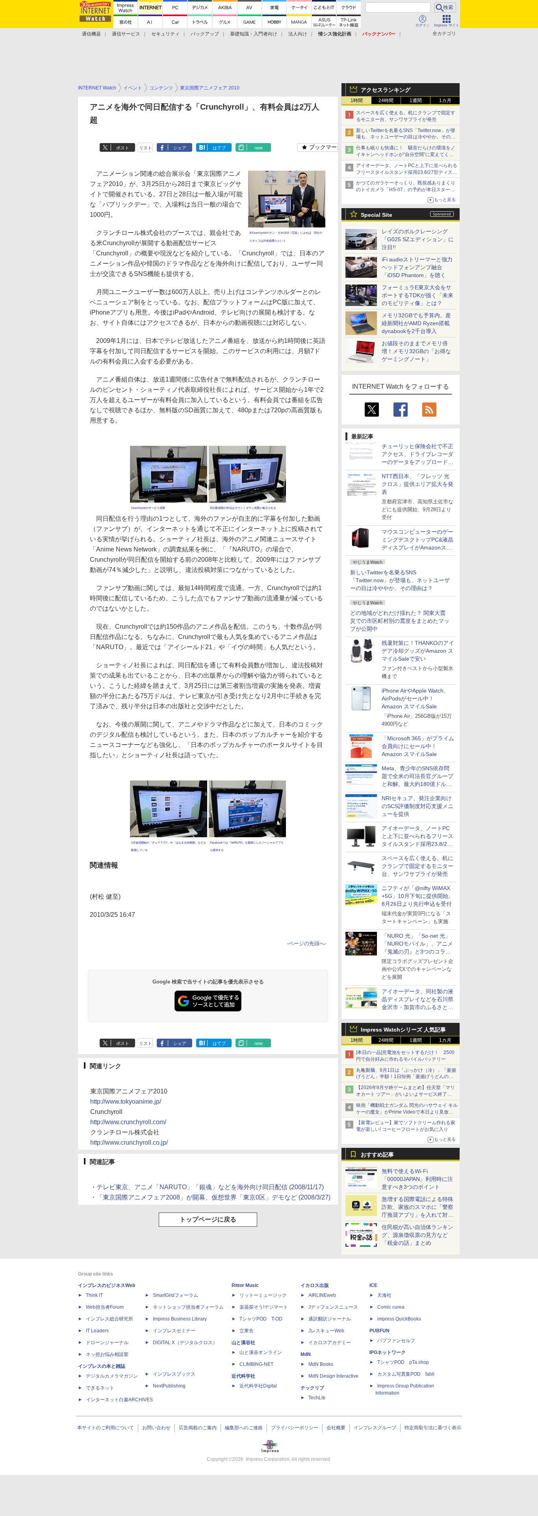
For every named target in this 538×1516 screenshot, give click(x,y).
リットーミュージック (263, 1295)
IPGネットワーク (387, 1352)
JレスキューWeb (326, 1330)
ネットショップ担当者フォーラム (188, 1307)
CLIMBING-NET (256, 1364)
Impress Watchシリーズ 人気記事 (403, 1029)
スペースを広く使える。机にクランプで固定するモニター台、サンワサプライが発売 (417, 866)
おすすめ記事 (377, 1154)
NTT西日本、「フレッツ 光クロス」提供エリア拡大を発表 (417, 484)
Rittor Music (245, 1285)
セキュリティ (165, 34)
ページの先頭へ (307, 943)
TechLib (316, 1398)
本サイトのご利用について (105, 1427)
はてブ (219, 147)
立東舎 (246, 1330)
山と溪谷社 (243, 1342)
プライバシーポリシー (294, 1427)
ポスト (122, 147)
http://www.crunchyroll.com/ (128, 1122)
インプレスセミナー (174, 1330)
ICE (373, 1285)
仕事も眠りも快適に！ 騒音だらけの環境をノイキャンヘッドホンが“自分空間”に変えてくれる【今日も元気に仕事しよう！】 (405, 154)
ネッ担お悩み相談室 (107, 1354)
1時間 (357, 100)
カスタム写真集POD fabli (405, 1374)
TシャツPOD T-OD (260, 1319)
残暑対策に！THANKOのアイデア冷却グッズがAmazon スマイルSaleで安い (418, 651)
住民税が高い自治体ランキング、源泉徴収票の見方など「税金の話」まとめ (417, 1235)
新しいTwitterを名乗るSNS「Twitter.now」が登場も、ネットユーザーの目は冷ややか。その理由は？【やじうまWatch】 (405, 137)
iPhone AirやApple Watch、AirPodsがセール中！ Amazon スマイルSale (415, 698)
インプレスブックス (174, 1374)
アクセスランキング (385, 90)
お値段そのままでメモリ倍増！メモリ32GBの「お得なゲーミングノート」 (416, 351)
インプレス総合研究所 (109, 1319)
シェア (179, 147)
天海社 (384, 1295)
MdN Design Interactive (333, 1376)
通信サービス (126, 34)
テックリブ (312, 1388)
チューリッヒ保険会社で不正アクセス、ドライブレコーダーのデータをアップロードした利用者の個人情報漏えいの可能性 (417, 462)
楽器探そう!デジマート (263, 1307)
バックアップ (205, 34)
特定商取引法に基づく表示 (432, 1427)
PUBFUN (379, 1330)
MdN (306, 1354)
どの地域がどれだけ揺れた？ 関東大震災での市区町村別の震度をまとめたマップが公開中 (399, 621)
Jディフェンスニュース (333, 1307)
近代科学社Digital (258, 1386)
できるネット (100, 1388)
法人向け (297, 34)
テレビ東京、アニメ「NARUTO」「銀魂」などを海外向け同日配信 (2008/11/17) (210, 1187)
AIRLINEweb (322, 1295)
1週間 (416, 100)
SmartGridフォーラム (175, 1295)
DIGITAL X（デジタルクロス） (185, 1342)
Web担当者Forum (105, 1307)
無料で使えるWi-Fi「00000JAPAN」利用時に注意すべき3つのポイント (417, 1179)
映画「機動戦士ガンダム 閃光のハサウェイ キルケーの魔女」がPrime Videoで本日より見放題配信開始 (407, 1112)
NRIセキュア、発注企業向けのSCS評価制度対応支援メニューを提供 (417, 806)
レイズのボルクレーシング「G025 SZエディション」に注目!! (418, 239)
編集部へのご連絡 (244, 1427)
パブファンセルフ (396, 1340)
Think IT (94, 1295)
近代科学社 (243, 1376)
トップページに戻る (208, 1219)
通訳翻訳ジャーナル (329, 1319)
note (258, 147)
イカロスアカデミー (329, 1342)
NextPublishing (169, 1386)
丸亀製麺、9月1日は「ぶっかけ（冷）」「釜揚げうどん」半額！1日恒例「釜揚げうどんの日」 (406, 1076)
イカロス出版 (315, 1285)
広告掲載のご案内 (198, 1427)
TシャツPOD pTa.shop (403, 1362)
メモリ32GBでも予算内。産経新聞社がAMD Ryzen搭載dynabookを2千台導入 (416, 323)
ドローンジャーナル (107, 1342)
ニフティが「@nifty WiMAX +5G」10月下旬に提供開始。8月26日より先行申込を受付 (418, 896)
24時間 (385, 100)
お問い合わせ (156, 1427)
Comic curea (390, 1307)
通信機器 (91, 34)
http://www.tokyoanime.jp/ (125, 1101)
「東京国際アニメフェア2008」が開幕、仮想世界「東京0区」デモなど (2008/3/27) (213, 1197)
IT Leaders (97, 1330)
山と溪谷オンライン (260, 1352)
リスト (145, 147)
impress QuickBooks (399, 1319)
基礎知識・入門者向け (253, 34)
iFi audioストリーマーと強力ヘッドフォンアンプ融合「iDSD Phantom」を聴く (417, 267)
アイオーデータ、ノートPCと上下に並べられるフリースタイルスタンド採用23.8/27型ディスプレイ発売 (406, 172)
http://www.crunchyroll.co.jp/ (129, 1142)
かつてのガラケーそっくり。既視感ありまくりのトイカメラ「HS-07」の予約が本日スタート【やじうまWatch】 (405, 189)
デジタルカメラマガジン (112, 1376)
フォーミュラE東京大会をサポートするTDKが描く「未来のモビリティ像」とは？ (417, 295)
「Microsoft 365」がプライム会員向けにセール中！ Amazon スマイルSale (418, 746)
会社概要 (336, 1427)
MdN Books (320, 1364)
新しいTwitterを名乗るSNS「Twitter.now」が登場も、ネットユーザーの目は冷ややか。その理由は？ (400, 580)
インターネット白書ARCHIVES (119, 1399)
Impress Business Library (180, 1319)
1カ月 (445, 100)
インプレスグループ (375, 1427)
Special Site (376, 215)
